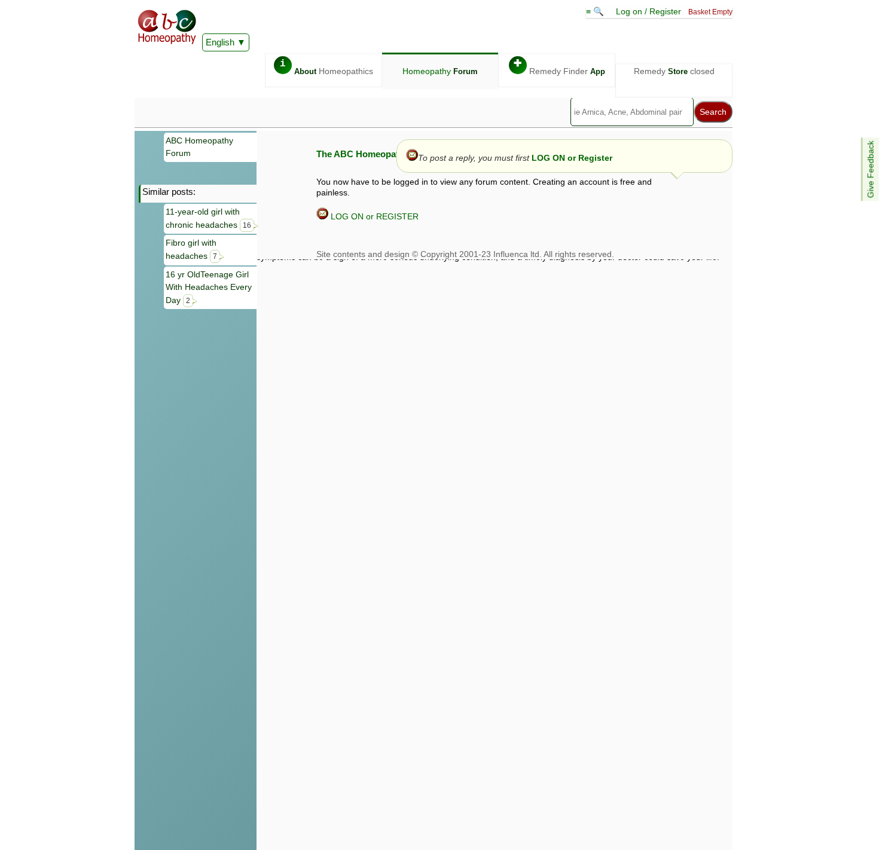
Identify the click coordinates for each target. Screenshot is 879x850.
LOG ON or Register (572, 158)
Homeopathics (326, 67)
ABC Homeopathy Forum (199, 147)
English (220, 42)
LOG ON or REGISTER (373, 216)
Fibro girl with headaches (191, 249)
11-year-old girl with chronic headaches (208, 218)
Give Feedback (870, 169)
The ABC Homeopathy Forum (377, 154)
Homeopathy (440, 71)
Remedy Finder (559, 67)
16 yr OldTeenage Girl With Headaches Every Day (209, 287)
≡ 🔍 (596, 11)
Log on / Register (648, 11)
